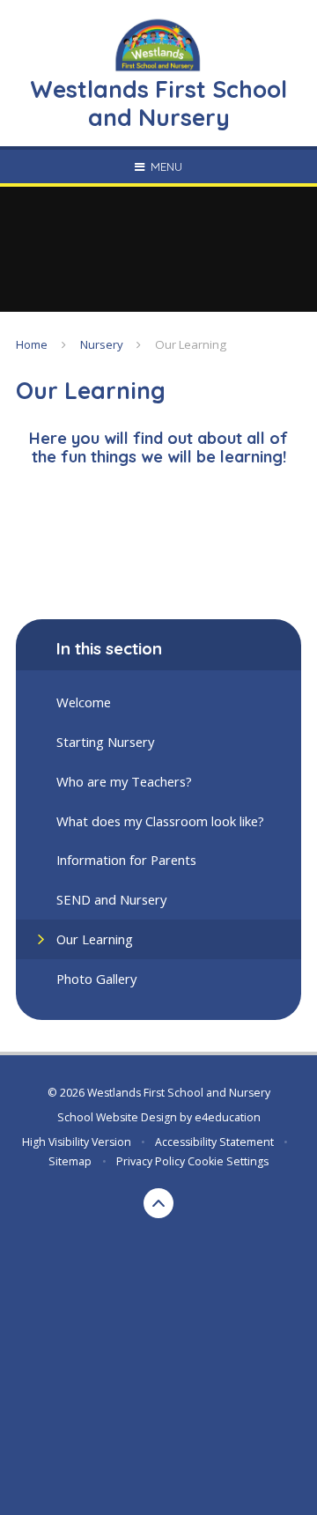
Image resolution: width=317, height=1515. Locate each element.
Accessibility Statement (214, 1141)
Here (48, 438)
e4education (228, 1117)
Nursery (101, 344)
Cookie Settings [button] (228, 1161)
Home (32, 344)
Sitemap (70, 1161)
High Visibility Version (76, 1141)
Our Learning (190, 344)
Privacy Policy (150, 1161)
